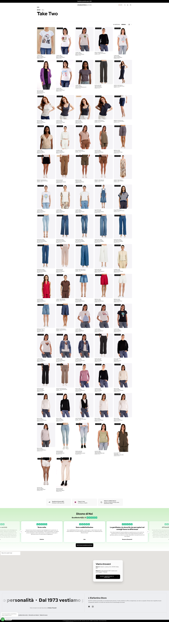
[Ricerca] (124, 5)
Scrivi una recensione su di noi (84, 615)
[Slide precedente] (39, 40)
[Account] (127, 5)
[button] (124, 24)
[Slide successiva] (53, 40)
